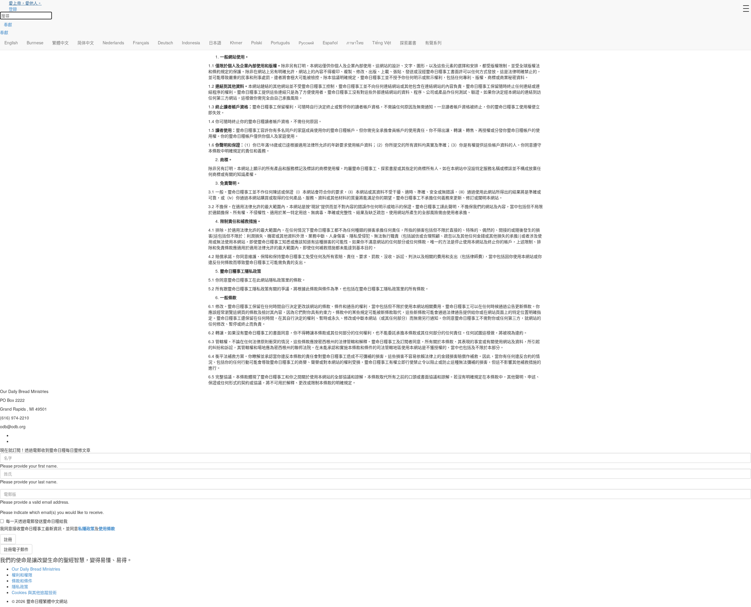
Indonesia (191, 42)
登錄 (13, 9)
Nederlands (113, 42)
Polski (256, 42)
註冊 (8, 539)
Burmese (35, 42)
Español (330, 42)
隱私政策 (20, 586)
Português (280, 42)
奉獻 (8, 24)
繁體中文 (60, 42)
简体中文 (85, 42)
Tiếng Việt (381, 42)
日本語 (215, 42)
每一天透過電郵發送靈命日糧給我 (36, 521)
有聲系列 (433, 42)
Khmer (236, 42)
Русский (306, 42)
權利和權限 (22, 575)
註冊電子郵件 (16, 549)
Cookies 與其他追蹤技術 (34, 592)
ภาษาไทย (354, 42)
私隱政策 (86, 528)
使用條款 (107, 528)
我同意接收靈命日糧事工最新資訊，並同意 (57, 528)
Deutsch (165, 42)
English (11, 42)
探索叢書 (408, 42)
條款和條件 (22, 581)
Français (141, 42)
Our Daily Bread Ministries (36, 569)
